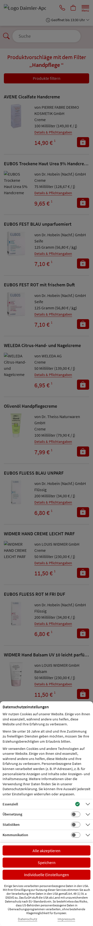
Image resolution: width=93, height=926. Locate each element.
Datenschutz (27, 919)
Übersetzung (12, 814)
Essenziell (10, 804)
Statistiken (11, 824)
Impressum (66, 919)
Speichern (47, 862)
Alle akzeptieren (46, 850)
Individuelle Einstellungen (46, 874)
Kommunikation (15, 835)
